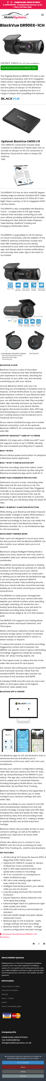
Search (4, 1002)
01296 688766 (10, 5)
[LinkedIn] (44, 944)
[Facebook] (34, 944)
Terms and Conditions (10, 990)
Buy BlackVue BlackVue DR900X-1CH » (19, 67)
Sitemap (5, 994)
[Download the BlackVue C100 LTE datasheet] (23, 175)
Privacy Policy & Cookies (11, 986)
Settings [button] (23, 1071)
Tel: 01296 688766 (11, 1040)
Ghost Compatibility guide (11, 1006)
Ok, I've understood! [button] (23, 1062)
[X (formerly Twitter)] (39, 944)
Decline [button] (23, 1067)
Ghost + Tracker (8, 998)
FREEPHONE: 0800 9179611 (27, 2)
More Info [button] (23, 1076)
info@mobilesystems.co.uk (30, 5)
